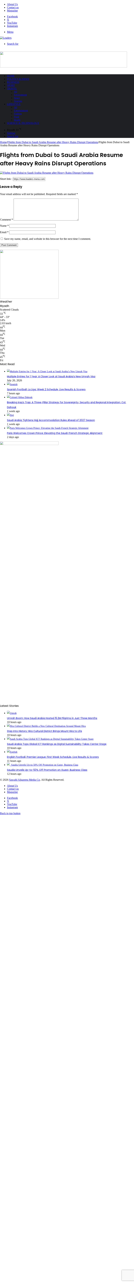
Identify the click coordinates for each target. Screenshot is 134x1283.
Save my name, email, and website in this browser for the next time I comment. (47, 238)
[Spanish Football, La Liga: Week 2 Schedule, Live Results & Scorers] (12, 384)
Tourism (18, 101)
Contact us (13, 7)
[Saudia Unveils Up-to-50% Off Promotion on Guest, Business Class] (42, 765)
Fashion (18, 113)
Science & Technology (23, 123)
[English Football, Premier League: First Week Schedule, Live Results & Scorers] (12, 752)
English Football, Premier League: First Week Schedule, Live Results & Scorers (53, 757)
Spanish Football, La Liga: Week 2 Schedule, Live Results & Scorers (46, 389)
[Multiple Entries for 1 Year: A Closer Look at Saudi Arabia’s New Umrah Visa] (47, 371)
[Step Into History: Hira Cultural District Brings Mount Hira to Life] (46, 726)
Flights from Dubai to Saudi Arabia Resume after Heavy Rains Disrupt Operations (53, 142)
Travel (12, 88)
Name (4, 225)
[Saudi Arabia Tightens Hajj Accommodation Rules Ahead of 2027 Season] (10, 415)
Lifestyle (13, 104)
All (15, 91)
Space (17, 98)
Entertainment (21, 110)
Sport (11, 85)
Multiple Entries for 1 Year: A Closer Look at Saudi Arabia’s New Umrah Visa (51, 376)
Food (16, 117)
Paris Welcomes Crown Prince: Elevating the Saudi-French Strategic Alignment (54, 433)
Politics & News (18, 79)
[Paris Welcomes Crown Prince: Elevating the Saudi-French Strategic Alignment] (47, 428)
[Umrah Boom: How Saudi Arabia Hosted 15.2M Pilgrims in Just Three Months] (12, 713)
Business (13, 82)
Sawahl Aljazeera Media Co (24, 779)
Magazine (12, 10)
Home (11, 75)
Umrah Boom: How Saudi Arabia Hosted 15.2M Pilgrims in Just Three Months (52, 718)
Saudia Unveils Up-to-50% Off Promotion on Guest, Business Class (47, 770)
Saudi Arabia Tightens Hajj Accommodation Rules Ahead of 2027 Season (51, 420)
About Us (12, 4)
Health (17, 120)
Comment (6, 219)
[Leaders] (6, 37)
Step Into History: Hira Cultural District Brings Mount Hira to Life (44, 731)
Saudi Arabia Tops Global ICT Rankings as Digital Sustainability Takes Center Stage (56, 744)
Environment (20, 95)
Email (4, 232)
